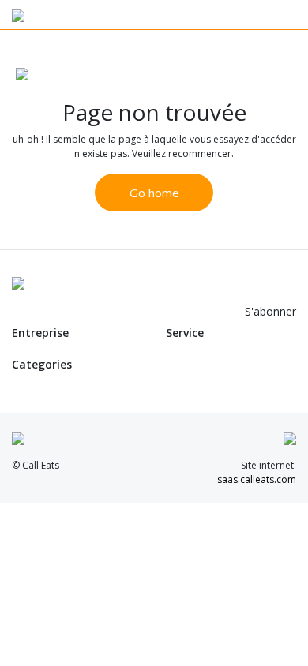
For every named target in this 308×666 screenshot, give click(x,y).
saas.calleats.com (256, 479)
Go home (154, 192)
